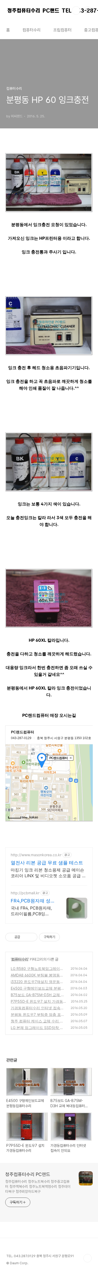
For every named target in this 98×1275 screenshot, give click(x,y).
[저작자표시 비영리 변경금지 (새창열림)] (67, 937)
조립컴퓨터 (62, 30)
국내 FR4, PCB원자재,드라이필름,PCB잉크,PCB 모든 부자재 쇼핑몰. (32, 911)
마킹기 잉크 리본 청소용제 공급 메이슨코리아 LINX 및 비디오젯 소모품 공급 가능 (48, 873)
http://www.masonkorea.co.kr (36, 855)
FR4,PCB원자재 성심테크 (33, 901)
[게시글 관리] (31, 937)
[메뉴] (88, 10)
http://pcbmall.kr (25, 893)
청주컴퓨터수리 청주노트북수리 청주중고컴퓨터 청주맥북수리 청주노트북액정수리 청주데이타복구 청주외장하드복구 (38, 1186)
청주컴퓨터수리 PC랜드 (27, 1174)
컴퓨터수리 (31, 30)
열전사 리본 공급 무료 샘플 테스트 (47, 862)
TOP (87, 1258)
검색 (76, 10)
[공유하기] (25, 937)
